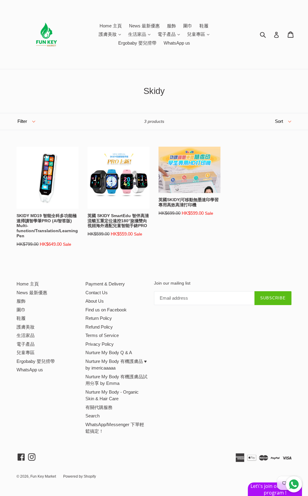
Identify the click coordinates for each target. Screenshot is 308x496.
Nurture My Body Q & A (108, 352)
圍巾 (187, 25)
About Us (94, 301)
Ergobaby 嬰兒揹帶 (137, 42)
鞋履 (203, 25)
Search (92, 415)
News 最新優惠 (144, 25)
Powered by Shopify (79, 476)
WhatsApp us (177, 42)
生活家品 (140, 34)
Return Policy (98, 318)
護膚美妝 (111, 34)
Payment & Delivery (105, 283)
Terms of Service (102, 335)
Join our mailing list (172, 283)
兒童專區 (199, 34)
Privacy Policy (99, 344)
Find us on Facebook (106, 309)
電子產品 (170, 34)
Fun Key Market (43, 476)
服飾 (171, 25)
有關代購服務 (98, 407)
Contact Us (96, 292)
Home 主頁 (111, 25)
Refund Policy (99, 326)
